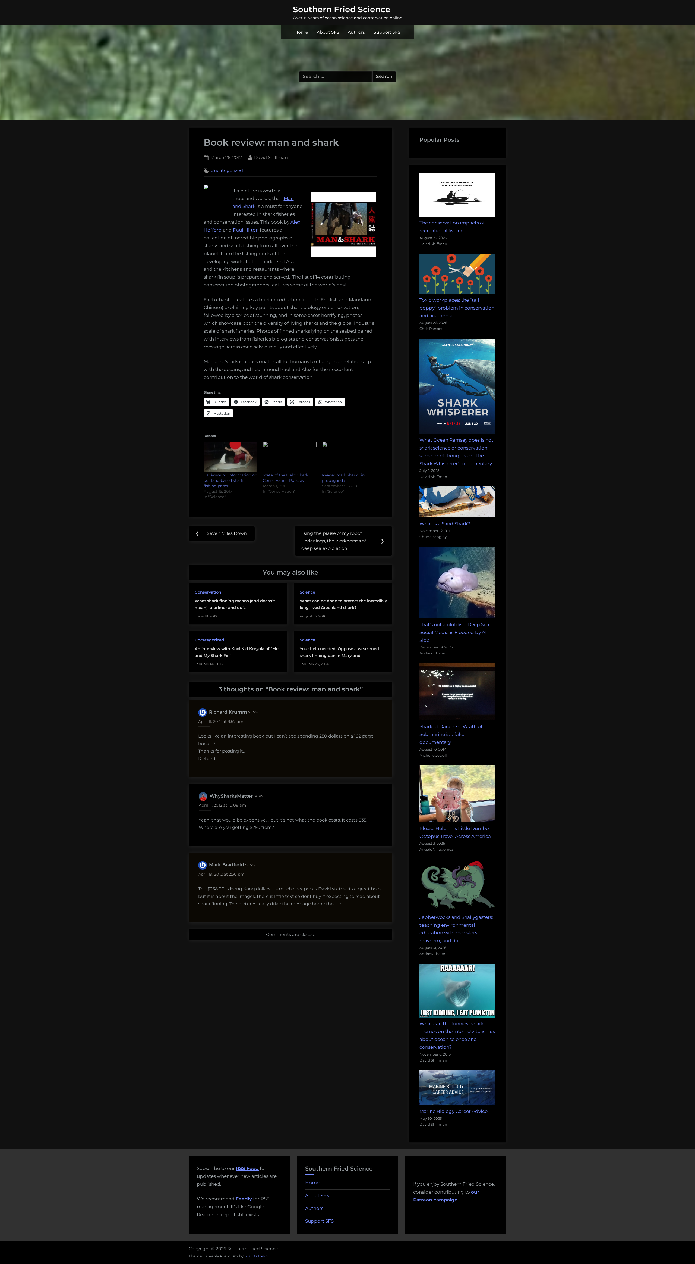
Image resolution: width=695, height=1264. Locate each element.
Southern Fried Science (341, 9)
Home (301, 32)
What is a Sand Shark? (444, 523)
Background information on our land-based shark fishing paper (230, 480)
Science (307, 592)
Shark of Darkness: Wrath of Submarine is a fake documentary (450, 734)
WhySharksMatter (231, 796)
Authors (356, 32)
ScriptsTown (256, 1256)
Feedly (244, 1198)
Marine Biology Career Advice (453, 1111)
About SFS (328, 32)
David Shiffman (271, 157)
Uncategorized (226, 170)
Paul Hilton (246, 230)
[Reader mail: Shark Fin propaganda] (349, 457)
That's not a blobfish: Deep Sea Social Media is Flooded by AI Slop (454, 632)
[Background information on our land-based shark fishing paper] (230, 457)
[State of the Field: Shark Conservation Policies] (290, 457)
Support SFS (387, 32)
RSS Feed (247, 1168)
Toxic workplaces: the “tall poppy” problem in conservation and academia (456, 308)
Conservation (208, 592)
